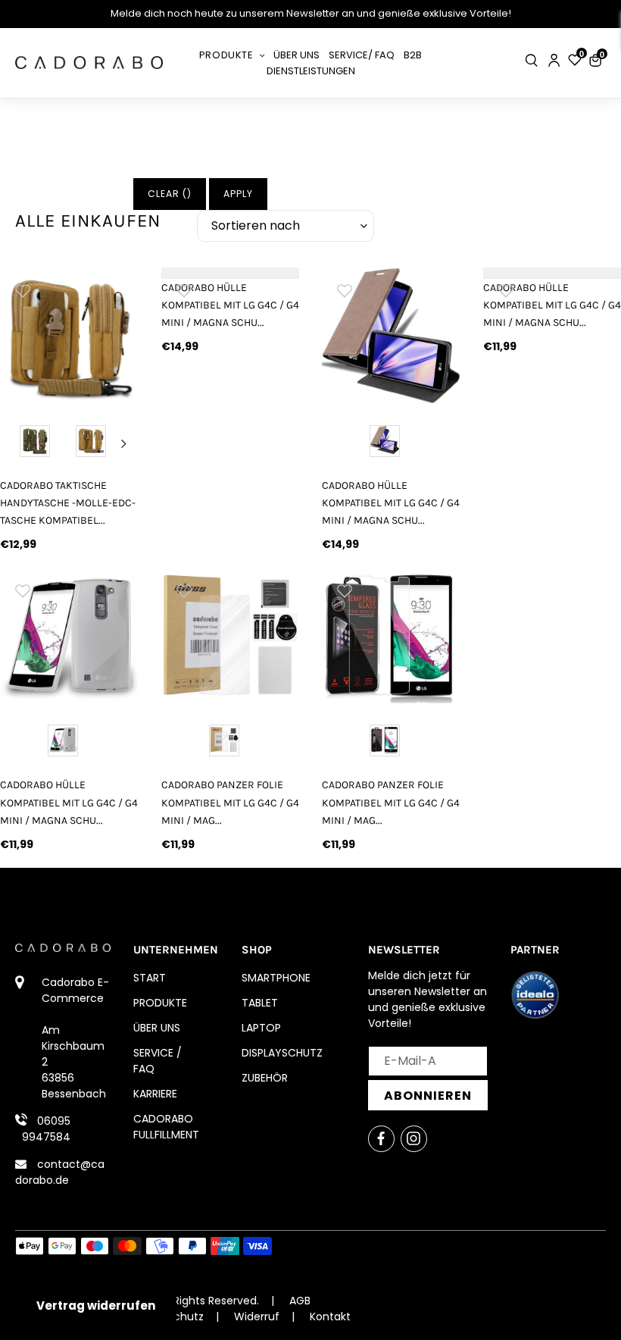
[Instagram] (414, 1139)
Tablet (260, 1002)
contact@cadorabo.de (60, 1172)
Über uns (156, 1027)
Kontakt (330, 1316)
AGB (299, 1300)
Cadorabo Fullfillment (166, 1126)
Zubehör (265, 1077)
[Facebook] (381, 1139)
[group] (69, 337)
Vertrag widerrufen (95, 1305)
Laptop (261, 1027)
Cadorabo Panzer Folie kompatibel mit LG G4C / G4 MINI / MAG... (230, 802)
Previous (14, 443)
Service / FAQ (157, 1060)
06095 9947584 (46, 1128)
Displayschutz (282, 1052)
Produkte (160, 1002)
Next (123, 443)
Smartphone (276, 977)
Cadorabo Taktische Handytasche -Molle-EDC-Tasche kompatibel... (68, 503)
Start (149, 977)
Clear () (170, 193)
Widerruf (256, 1316)
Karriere (155, 1093)
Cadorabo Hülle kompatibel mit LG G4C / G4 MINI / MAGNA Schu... (230, 305)
